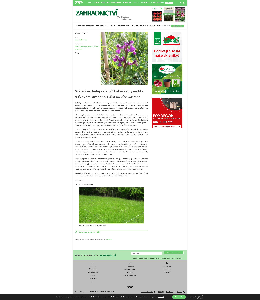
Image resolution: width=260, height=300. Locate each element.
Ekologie (84, 46)
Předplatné (92, 269)
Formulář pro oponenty (130, 276)
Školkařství (109, 26)
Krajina (90, 46)
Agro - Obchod (151, 3)
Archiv (143, 3)
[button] (174, 252)
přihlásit (109, 240)
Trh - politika (141, 26)
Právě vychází (151, 26)
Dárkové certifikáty (93, 272)
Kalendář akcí (177, 26)
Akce (92, 282)
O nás (90, 3)
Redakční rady (130, 272)
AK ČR (92, 292)
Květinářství (99, 26)
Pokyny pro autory (130, 269)
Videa (168, 26)
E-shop (93, 275)
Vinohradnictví (119, 26)
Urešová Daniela (81, 40)
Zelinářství (90, 26)
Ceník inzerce (167, 269)
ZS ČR (97, 292)
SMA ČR (107, 292)
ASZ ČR (102, 292)
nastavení (161, 297)
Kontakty (160, 3)
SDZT (112, 292)
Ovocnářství (80, 26)
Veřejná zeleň (130, 26)
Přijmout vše (179, 297)
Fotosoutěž (161, 26)
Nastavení (193, 297)
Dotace (77, 46)
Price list (167, 272)
